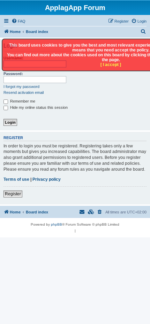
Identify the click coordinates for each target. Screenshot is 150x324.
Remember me (22, 101)
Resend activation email (23, 92)
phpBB (56, 224)
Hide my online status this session (38, 107)
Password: (13, 74)
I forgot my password (21, 86)
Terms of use (16, 179)
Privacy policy (46, 179)
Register (13, 194)
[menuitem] (18, 21)
